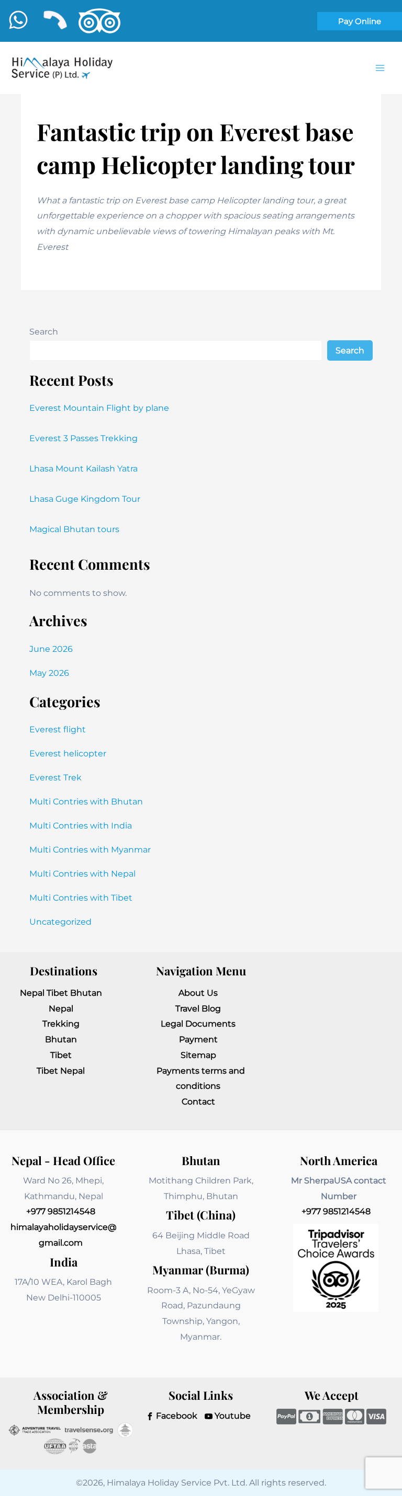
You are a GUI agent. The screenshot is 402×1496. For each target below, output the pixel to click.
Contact (198, 1102)
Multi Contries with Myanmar (90, 850)
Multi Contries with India (80, 826)
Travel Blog (198, 1009)
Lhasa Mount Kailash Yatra (83, 469)
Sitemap (198, 1055)
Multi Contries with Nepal (82, 874)
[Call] (55, 20)
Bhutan (61, 1039)
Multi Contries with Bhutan (86, 802)
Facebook (175, 1416)
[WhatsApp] (18, 20)
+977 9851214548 (60, 1211)
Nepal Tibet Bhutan (61, 993)
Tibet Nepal (61, 1071)
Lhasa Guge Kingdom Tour (84, 499)
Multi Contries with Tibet (80, 898)
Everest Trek (55, 777)
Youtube (232, 1416)
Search (43, 332)
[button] (359, 21)
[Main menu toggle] (380, 67)
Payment (198, 1039)
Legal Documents (198, 1024)
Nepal (61, 1009)
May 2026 (49, 673)
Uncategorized (60, 922)
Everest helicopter (67, 753)
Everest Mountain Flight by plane (99, 408)
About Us (198, 993)
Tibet (61, 1055)
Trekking (61, 1024)
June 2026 (51, 649)
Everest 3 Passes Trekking (83, 438)
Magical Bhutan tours (74, 529)
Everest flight (57, 729)
